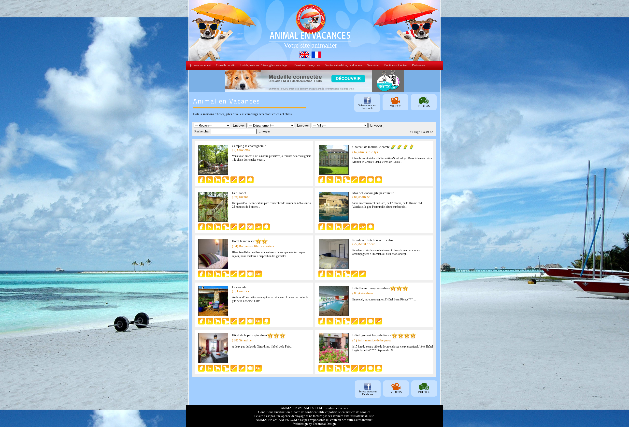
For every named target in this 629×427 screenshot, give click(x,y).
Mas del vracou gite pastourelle (373, 193)
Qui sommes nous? (200, 65)
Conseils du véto (225, 65)
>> (431, 132)
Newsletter (373, 65)
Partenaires (418, 65)
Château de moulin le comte (371, 147)
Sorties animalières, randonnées (343, 65)
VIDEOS (395, 106)
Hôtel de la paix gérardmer (249, 335)
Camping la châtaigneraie (249, 146)
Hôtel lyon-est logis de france (371, 335)
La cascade (239, 287)
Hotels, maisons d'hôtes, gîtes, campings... (264, 65)
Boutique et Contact (395, 65)
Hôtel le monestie (243, 241)
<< (411, 132)
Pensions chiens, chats (307, 65)
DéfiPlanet (239, 193)
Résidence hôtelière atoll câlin (372, 240)
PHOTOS (424, 106)
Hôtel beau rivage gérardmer (371, 288)
